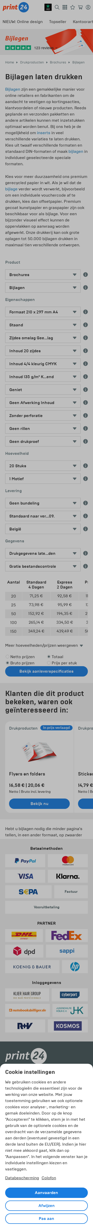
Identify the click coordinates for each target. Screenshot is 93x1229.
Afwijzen (46, 1205)
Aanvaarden (46, 1192)
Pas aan (46, 1218)
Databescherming (22, 1177)
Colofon (49, 1177)
